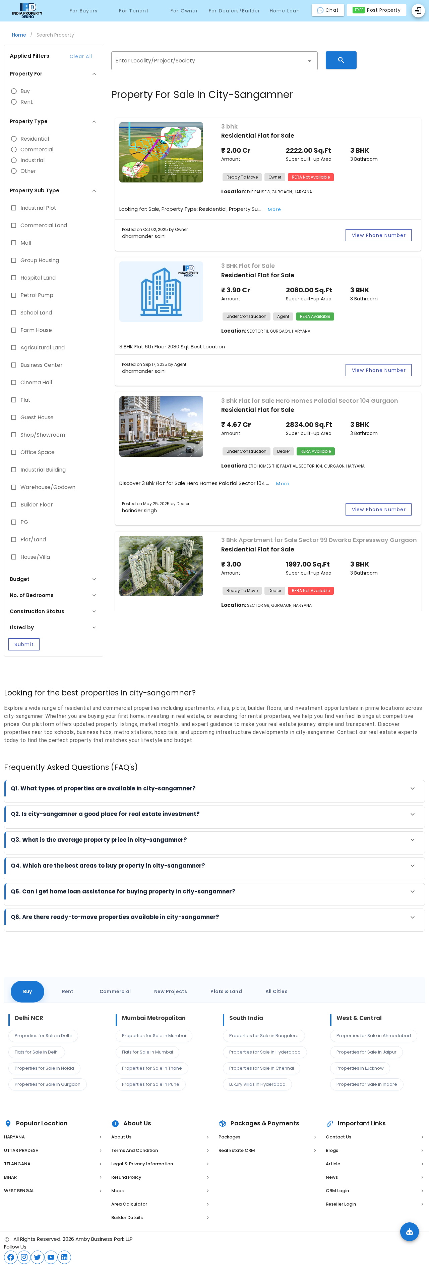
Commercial (36, 149)
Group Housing (39, 260)
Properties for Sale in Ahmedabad (373, 1035)
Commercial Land (43, 225)
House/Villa (35, 557)
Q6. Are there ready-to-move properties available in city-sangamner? (115, 917)
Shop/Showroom (42, 435)
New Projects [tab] (170, 991)
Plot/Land (33, 539)
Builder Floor (36, 504)
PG (24, 522)
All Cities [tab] (276, 991)
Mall (25, 243)
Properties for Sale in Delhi (43, 1035)
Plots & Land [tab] (226, 991)
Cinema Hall (36, 382)
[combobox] (214, 60)
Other (28, 171)
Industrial (32, 160)
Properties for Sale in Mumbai (154, 1035)
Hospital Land (38, 278)
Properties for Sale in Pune (150, 1084)
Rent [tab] (68, 991)
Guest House (37, 417)
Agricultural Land (42, 347)
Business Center (41, 365)
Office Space (37, 452)
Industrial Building (43, 470)
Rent (26, 102)
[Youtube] (51, 1257)
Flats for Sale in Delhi (37, 1052)
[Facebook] (10, 1257)
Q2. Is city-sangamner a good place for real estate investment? (105, 814)
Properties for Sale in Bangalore (264, 1035)
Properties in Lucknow (360, 1068)
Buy (25, 91)
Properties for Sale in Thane (152, 1068)
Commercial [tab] (115, 991)
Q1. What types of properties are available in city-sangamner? (103, 788)
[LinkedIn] (64, 1257)
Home (19, 35)
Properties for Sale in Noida (44, 1068)
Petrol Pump (36, 295)
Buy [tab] (27, 991)
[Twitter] (37, 1257)
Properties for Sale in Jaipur (366, 1052)
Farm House (36, 330)
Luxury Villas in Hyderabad (257, 1084)
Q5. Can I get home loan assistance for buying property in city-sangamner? (123, 891)
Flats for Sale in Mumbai (147, 1052)
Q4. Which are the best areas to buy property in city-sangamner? (108, 866)
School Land (36, 312)
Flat (25, 400)
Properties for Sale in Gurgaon (47, 1084)
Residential (34, 139)
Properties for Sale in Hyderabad (265, 1052)
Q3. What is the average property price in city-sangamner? (99, 840)
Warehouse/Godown (47, 487)
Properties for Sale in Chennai (261, 1068)
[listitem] (53, 1137)
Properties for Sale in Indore (366, 1084)
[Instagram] (24, 1257)
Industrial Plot (38, 208)
